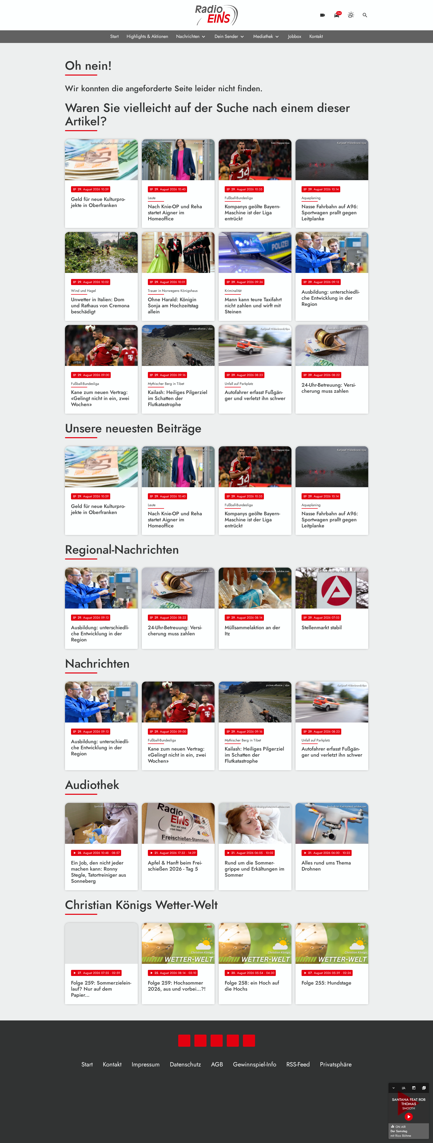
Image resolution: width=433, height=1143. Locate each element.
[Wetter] (351, 15)
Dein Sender (226, 36)
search (365, 15)
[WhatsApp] (70, 15)
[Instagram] (90, 15)
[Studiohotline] (110, 15)
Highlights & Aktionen (147, 36)
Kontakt (316, 36)
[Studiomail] (100, 15)
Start (114, 36)
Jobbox (294, 36)
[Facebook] (80, 15)
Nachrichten (187, 36)
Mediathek (263, 36)
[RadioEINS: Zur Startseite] (216, 15)
